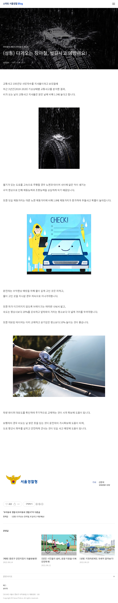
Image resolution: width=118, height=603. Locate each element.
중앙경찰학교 (8, 596)
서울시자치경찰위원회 (12, 581)
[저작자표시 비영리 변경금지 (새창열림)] (39, 504)
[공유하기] (15, 504)
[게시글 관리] (18, 504)
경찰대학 (7, 586)
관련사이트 (7, 576)
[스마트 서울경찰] (13, 4)
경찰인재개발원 (9, 591)
